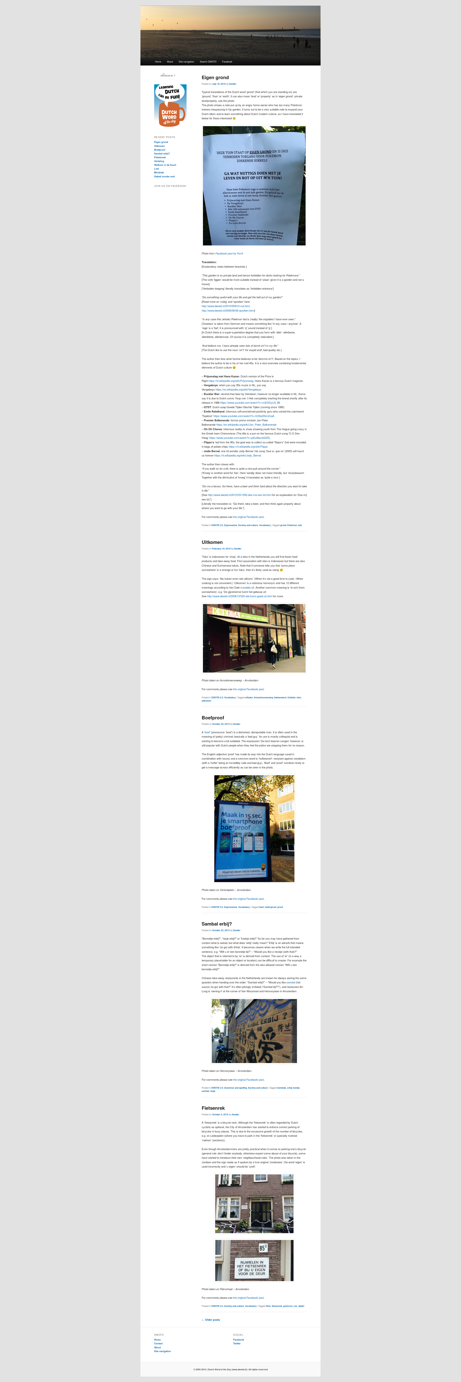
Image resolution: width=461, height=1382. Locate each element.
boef (207, 732)
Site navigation (186, 61)
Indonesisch (280, 697)
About (170, 61)
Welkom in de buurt (165, 165)
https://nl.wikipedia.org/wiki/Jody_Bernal (237, 455)
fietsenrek (277, 1306)
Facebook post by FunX (229, 253)
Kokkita (292, 697)
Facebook (227, 61)
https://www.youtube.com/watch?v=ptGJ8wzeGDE (239, 438)
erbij (289, 1087)
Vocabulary (265, 525)
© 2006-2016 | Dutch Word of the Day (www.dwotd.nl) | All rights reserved (230, 1369)
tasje (212, 1091)
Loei (156, 168)
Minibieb (159, 172)
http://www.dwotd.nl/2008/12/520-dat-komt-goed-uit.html (239, 596)
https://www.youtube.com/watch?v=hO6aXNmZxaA (243, 416)
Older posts (211, 1320)
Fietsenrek (213, 1107)
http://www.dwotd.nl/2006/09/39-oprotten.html (228, 310)
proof (280, 907)
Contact (158, 1343)
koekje (296, 1087)
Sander (232, 83)
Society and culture (248, 525)
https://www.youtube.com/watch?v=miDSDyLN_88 (250, 402)
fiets (268, 1306)
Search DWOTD (208, 61)
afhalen (249, 697)
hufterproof (270, 907)
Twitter (237, 1343)
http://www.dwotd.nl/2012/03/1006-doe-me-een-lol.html (239, 495)
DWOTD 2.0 (217, 525)
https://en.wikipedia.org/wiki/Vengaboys (238, 389)
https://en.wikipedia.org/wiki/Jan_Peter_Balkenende (246, 424)
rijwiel (301, 1306)
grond (283, 525)
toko (299, 697)
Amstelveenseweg (263, 697)
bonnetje (281, 1087)
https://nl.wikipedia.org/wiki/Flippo (248, 446)
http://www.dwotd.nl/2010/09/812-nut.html (226, 306)
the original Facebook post (248, 517)
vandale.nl (247, 587)
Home (158, 61)
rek (295, 1306)
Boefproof (213, 717)
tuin (300, 525)
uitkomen (206, 700)
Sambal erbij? (217, 923)
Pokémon (292, 525)
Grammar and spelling (235, 1087)
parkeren (288, 1306)
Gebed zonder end (164, 176)
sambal (291, 982)
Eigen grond (215, 77)
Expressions (230, 525)
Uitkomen (212, 542)
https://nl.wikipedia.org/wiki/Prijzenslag (231, 381)
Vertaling (159, 161)
